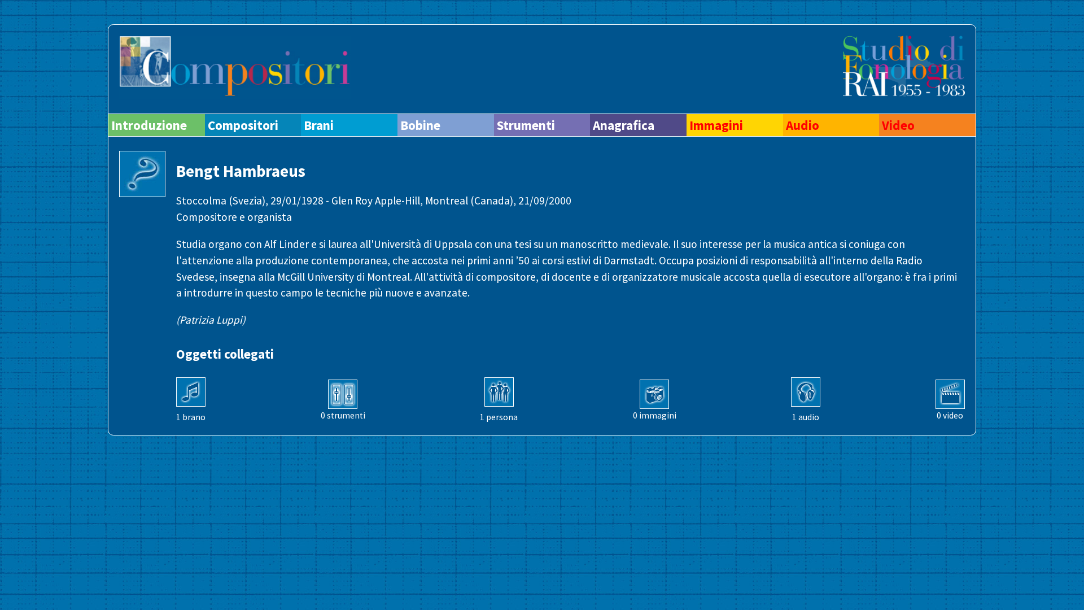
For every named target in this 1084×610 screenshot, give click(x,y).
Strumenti (526, 125)
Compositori (243, 125)
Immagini (716, 125)
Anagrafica (623, 125)
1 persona (499, 417)
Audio (802, 125)
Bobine (420, 125)
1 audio (805, 417)
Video (898, 125)
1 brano (191, 417)
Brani (319, 125)
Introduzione (149, 125)
